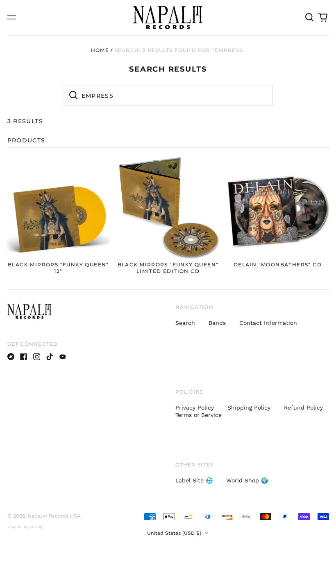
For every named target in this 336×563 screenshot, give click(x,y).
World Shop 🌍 (247, 480)
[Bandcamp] (11, 356)
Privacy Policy (194, 407)
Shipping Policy (248, 407)
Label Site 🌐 (194, 480)
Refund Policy (303, 407)
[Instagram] (37, 356)
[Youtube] (62, 356)
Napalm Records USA (54, 516)
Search (185, 323)
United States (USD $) (175, 533)
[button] (309, 17)
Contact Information (268, 323)
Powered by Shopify (25, 527)
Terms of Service (198, 415)
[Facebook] (23, 356)
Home (100, 50)
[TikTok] (49, 356)
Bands (217, 323)
